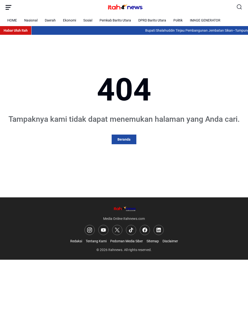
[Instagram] (90, 230)
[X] (117, 230)
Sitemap (153, 241)
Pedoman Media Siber (126, 241)
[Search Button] (239, 7)
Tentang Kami (96, 241)
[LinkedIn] (159, 230)
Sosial (87, 20)
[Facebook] (145, 230)
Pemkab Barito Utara (115, 20)
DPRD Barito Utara (152, 20)
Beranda (124, 139)
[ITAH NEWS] (124, 7)
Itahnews (115, 250)
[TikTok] (131, 230)
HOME (12, 20)
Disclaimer (170, 241)
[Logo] (124, 209)
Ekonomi (69, 20)
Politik (178, 20)
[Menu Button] (8, 7)
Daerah (50, 20)
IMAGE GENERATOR (205, 20)
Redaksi (76, 241)
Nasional (31, 20)
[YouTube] (103, 230)
